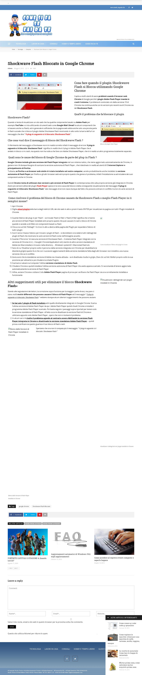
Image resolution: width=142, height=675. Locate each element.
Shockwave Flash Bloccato (41, 506)
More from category (51, 523)
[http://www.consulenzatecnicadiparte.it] (53, 670)
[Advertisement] (116, 25)
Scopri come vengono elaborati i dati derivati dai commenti (72, 633)
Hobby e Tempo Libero (71, 44)
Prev (11, 568)
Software (26, 57)
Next (16, 568)
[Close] (108, 617)
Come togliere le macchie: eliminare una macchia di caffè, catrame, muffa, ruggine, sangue (124, 638)
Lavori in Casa (38, 44)
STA (63, 670)
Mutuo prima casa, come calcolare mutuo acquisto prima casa (129, 665)
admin (10, 68)
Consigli (53, 44)
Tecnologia (21, 44)
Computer (11, 57)
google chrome (24, 506)
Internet (19, 57)
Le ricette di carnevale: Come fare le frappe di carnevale (128, 653)
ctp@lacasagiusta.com (75, 672)
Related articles (16, 523)
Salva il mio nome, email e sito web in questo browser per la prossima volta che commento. (45, 622)
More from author (33, 523)
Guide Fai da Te (91, 44)
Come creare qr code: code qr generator (127, 624)
